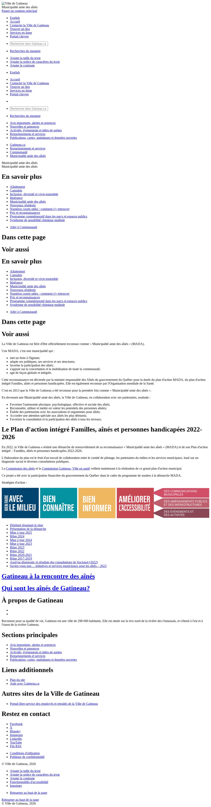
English (15, 18)
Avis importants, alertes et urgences (33, 123)
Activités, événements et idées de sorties (36, 130)
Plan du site (17, 680)
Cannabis (16, 190)
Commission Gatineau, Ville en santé (66, 468)
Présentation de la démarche (28, 529)
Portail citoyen (19, 36)
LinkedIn (16, 738)
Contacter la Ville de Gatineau (29, 25)
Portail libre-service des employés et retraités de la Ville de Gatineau (54, 703)
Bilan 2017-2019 (21, 558)
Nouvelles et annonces (24, 126)
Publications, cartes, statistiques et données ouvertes (43, 137)
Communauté (18, 152)
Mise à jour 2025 (21, 532)
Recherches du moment (25, 51)
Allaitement (17, 186)
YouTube (16, 742)
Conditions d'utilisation (25, 753)
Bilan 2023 (17, 547)
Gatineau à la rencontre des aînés (48, 576)
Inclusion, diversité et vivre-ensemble (34, 194)
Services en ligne (21, 32)
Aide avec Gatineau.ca (24, 683)
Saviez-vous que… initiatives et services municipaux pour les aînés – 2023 (58, 566)
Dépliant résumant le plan (26, 525)
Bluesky (15, 731)
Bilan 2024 (17, 536)
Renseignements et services (27, 134)
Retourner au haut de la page (28, 792)
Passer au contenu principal (19, 11)
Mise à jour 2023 (21, 543)
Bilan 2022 (17, 551)
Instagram (16, 735)
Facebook (16, 724)
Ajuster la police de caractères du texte (35, 61)
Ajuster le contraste (22, 65)
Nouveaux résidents (23, 205)
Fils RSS (15, 746)
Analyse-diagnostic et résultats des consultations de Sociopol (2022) (54, 562)
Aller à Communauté (23, 227)
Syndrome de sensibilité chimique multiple (37, 220)
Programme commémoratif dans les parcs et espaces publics (48, 216)
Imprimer (16, 785)
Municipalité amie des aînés (28, 156)
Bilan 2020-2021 (21, 555)
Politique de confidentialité (27, 757)
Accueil (15, 21)
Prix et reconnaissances (25, 212)
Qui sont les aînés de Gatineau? (46, 588)
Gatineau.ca (17, 144)
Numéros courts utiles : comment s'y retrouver (39, 209)
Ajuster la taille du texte (25, 58)
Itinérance (16, 198)
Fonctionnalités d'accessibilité (29, 782)
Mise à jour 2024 (21, 540)
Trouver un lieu (20, 29)
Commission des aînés (20, 468)
